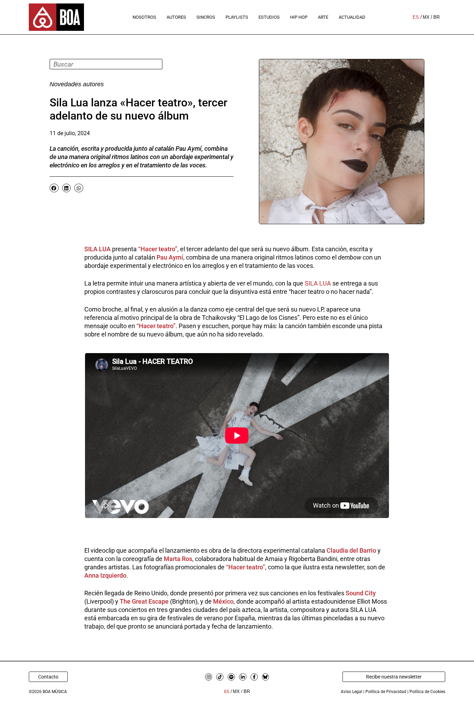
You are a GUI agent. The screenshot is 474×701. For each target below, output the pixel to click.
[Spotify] (231, 677)
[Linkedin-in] (242, 677)
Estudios (269, 17)
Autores (176, 17)
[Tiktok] (219, 677)
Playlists (237, 17)
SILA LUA (318, 283)
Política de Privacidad (385, 691)
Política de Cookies (427, 691)
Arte (323, 17)
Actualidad (352, 17)
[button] (54, 188)
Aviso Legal (351, 691)
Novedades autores (77, 84)
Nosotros (144, 17)
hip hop (298, 17)
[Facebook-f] (254, 677)
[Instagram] (208, 677)
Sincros (205, 17)
